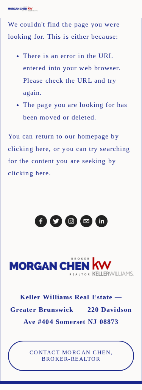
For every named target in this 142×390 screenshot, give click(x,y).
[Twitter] (56, 221)
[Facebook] (41, 221)
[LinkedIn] (101, 221)
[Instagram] (71, 221)
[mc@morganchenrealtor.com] (86, 221)
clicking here (28, 149)
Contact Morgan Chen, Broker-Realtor (71, 355)
